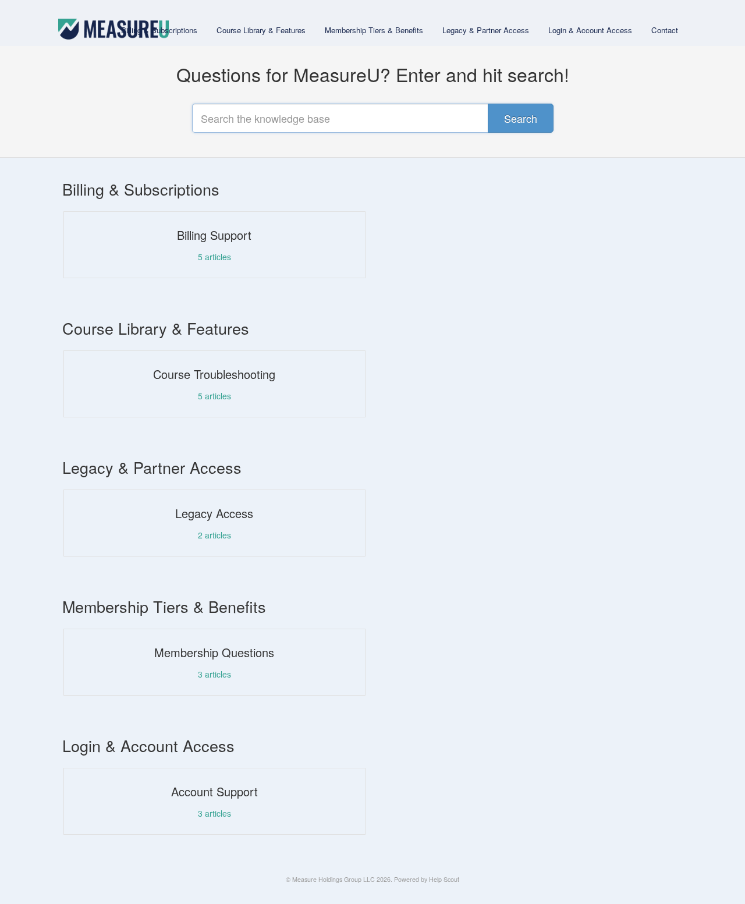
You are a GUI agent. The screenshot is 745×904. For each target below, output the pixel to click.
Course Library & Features (261, 30)
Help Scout (444, 879)
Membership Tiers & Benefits (374, 30)
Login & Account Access (590, 30)
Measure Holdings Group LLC (333, 879)
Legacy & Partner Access (485, 30)
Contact (664, 30)
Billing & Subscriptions (159, 30)
